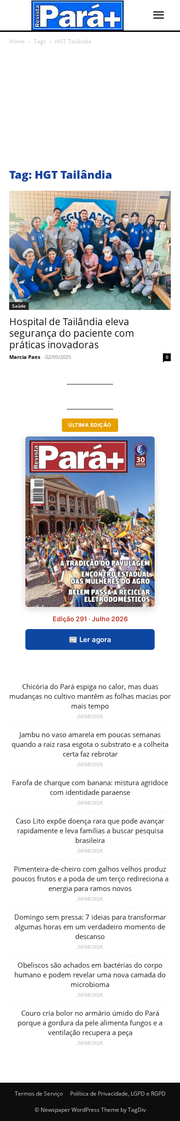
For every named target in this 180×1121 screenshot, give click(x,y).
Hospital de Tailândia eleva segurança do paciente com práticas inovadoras (71, 333)
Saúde (19, 306)
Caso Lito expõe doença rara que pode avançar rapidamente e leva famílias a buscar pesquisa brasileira (90, 830)
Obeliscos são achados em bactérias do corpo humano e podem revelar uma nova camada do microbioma (90, 974)
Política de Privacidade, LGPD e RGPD (118, 1093)
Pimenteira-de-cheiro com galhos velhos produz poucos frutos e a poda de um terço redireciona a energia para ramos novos (90, 878)
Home (17, 41)
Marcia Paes (24, 356)
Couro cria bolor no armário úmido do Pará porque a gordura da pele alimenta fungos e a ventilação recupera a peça (90, 1022)
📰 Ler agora (90, 639)
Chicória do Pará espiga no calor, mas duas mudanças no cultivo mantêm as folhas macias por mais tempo (90, 696)
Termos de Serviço (39, 1093)
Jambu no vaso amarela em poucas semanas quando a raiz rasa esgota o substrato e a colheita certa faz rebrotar (90, 744)
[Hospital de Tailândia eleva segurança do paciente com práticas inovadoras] (90, 250)
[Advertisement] (90, 109)
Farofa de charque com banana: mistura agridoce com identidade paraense (90, 787)
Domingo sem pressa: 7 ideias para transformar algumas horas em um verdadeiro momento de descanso (90, 926)
